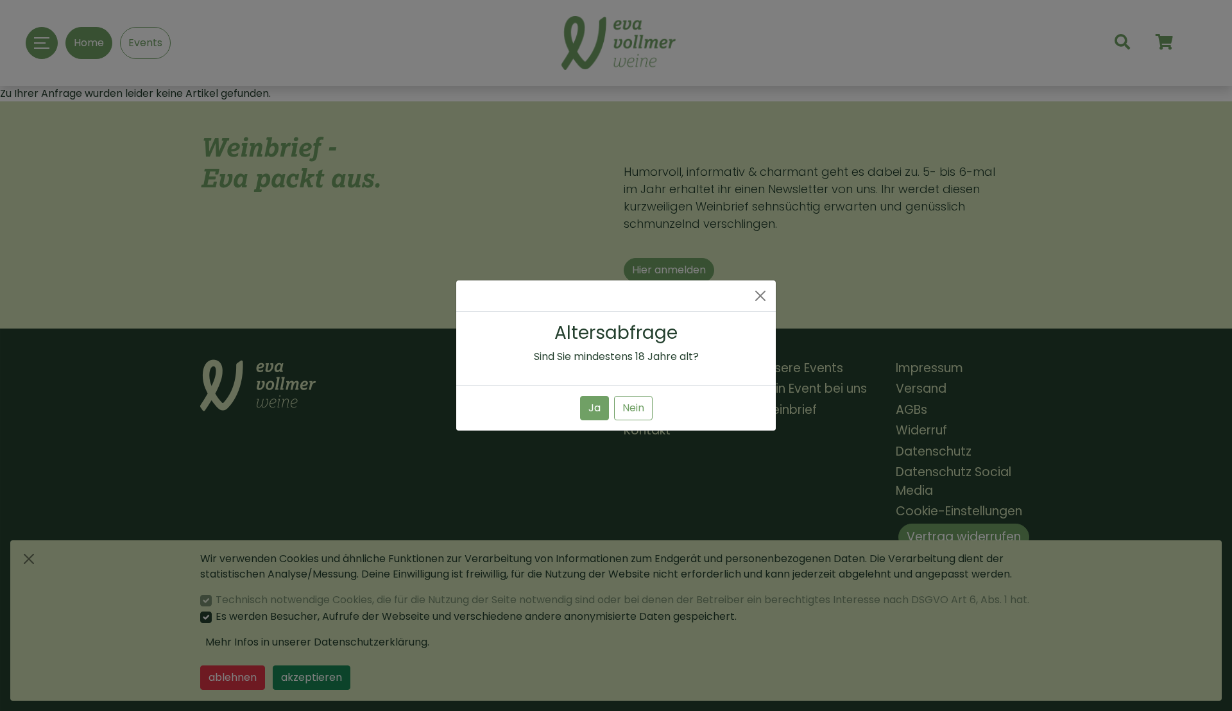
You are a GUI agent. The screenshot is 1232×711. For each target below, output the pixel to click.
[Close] (760, 296)
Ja (594, 407)
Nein (633, 407)
